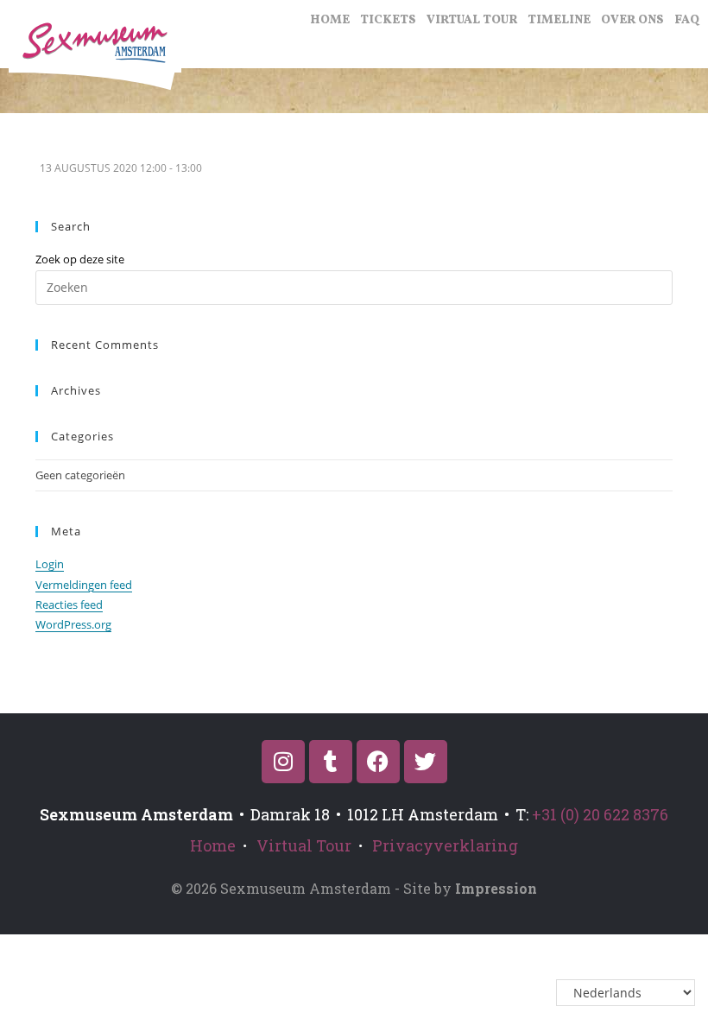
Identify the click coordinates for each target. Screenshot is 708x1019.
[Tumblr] (330, 761)
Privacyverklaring (445, 845)
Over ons (632, 20)
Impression (496, 888)
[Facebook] (378, 761)
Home (330, 20)
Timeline (559, 20)
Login (49, 564)
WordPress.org (73, 624)
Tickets (388, 20)
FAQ (686, 20)
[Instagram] (283, 761)
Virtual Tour (472, 20)
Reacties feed (69, 604)
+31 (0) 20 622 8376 (600, 814)
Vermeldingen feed (83, 584)
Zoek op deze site (79, 259)
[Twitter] (425, 761)
